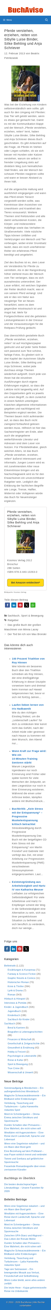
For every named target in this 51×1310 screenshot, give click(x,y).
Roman (11, 994)
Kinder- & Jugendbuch (16, 1007)
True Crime (14, 1068)
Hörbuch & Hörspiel (14, 999)
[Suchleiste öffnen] (46, 20)
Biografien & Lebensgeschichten (25, 1032)
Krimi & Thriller (16, 986)
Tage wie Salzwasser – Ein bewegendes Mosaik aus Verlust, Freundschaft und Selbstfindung (22, 1272)
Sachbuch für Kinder (19, 1019)
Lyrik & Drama (15, 990)
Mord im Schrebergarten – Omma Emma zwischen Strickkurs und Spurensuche (22, 1117)
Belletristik (10, 965)
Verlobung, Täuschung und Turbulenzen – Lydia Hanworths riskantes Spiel (21, 1106)
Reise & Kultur (15, 1060)
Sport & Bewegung (32, 615)
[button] (7, 605)
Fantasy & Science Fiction (22, 974)
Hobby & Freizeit (17, 1052)
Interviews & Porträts (15, 1003)
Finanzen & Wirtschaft (19, 1039)
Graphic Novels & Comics (21, 978)
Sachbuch (14, 615)
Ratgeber (13, 620)
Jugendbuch (14, 1011)
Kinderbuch (14, 1015)
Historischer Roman (18, 982)
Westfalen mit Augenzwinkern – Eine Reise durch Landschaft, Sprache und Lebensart (24, 1136)
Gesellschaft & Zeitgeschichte (24, 1043)
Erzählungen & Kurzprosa (21, 970)
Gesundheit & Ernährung (21, 1047)
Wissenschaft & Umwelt (20, 1072)
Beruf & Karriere (16, 1027)
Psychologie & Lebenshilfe (22, 1056)
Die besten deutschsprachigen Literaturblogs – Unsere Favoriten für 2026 (24, 1187)
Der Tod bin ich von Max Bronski (27, 634)
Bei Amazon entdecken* (25, 582)
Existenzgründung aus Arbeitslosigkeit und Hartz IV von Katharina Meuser (28, 886)
